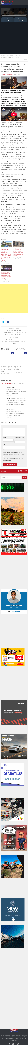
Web (4, 444)
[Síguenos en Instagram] (26, 471)
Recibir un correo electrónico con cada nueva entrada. (13, 459)
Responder (8, 395)
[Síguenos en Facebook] (18, 471)
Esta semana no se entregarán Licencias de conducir (19, 367)
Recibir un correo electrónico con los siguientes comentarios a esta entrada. (13, 453)
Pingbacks (19, 383)
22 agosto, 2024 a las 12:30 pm (14, 411)
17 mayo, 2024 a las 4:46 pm (13, 389)
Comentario (6, 426)
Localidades (10, 57)
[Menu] (26, 3)
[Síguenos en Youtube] (21, 471)
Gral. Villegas (5, 56)
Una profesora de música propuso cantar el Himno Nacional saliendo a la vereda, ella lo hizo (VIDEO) (18, 251)
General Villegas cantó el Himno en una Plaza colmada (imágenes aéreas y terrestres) (6, 275)
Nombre (5, 437)
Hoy (11, 56)
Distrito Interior (7, 74)
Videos (17, 57)
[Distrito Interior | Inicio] (9, 2)
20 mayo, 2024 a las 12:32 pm (19, 398)
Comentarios (8, 383)
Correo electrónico (19, 438)
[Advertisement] (14, 40)
